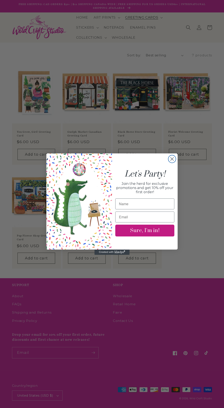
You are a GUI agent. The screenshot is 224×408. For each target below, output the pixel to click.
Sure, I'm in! (145, 230)
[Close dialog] (172, 159)
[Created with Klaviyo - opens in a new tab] (112, 252)
